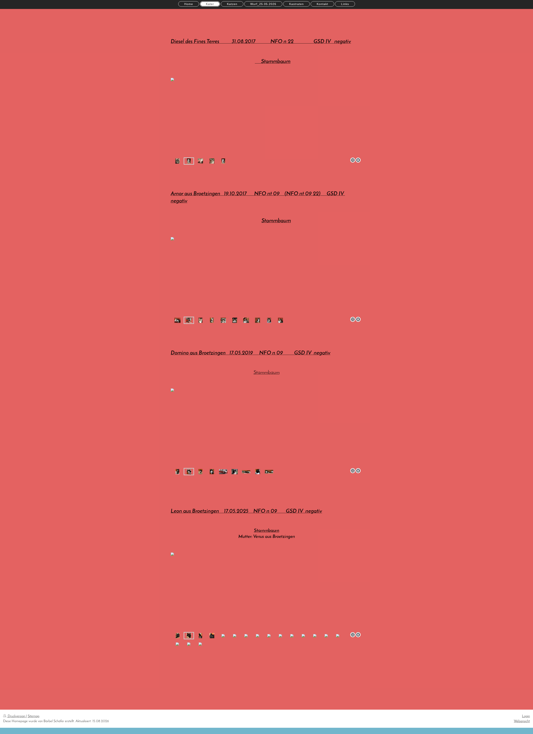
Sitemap (33, 716)
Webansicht (522, 721)
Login (526, 716)
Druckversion (16, 716)
